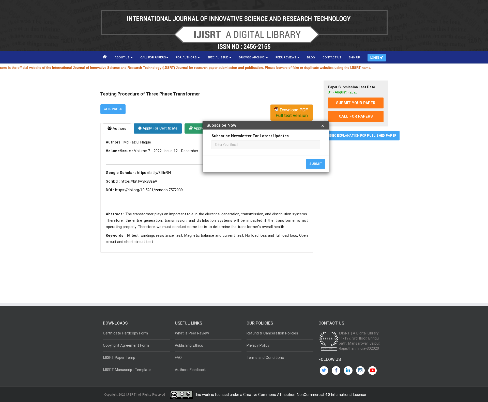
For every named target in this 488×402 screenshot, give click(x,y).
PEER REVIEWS (286, 57)
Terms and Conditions (265, 357)
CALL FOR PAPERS (153, 57)
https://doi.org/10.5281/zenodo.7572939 (149, 190)
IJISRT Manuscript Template (127, 369)
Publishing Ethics (189, 345)
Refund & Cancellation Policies (272, 333)
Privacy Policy (258, 345)
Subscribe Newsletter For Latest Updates (250, 136)
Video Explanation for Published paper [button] (361, 135)
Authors (119, 128)
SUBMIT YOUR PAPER (355, 103)
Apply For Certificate (159, 128)
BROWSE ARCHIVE (252, 57)
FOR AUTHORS (186, 57)
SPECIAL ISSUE (218, 57)
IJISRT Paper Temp (119, 357)
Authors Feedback (190, 369)
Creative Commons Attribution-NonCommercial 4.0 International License (304, 394)
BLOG (311, 57)
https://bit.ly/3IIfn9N (154, 172)
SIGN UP (354, 57)
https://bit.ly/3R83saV (139, 181)
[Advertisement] (356, 222)
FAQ (178, 357)
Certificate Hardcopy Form (125, 333)
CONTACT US (332, 57)
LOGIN (375, 57)
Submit (315, 164)
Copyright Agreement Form (126, 345)
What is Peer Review (192, 333)
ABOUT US (122, 57)
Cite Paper (113, 109)
